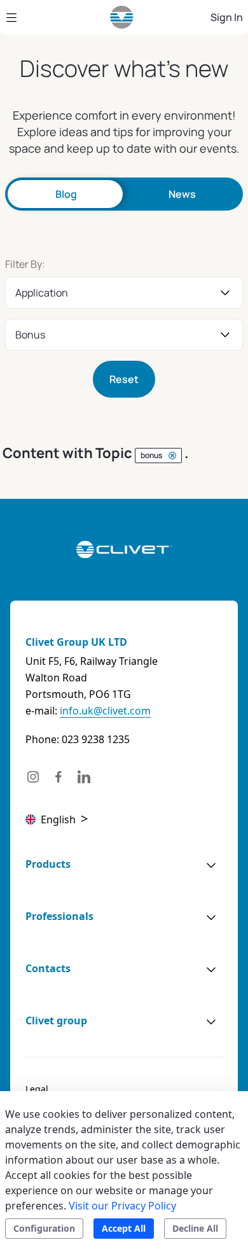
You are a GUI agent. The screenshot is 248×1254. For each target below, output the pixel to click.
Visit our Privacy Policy (122, 1206)
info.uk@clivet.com (105, 711)
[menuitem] (36, 1089)
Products (48, 864)
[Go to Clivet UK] (122, 17)
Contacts (48, 968)
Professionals (59, 916)
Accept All (124, 1228)
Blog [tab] (66, 194)
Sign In (226, 17)
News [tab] (182, 194)
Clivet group (56, 1021)
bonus (30, 335)
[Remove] (172, 455)
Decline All (195, 1228)
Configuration (44, 1228)
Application (41, 293)
